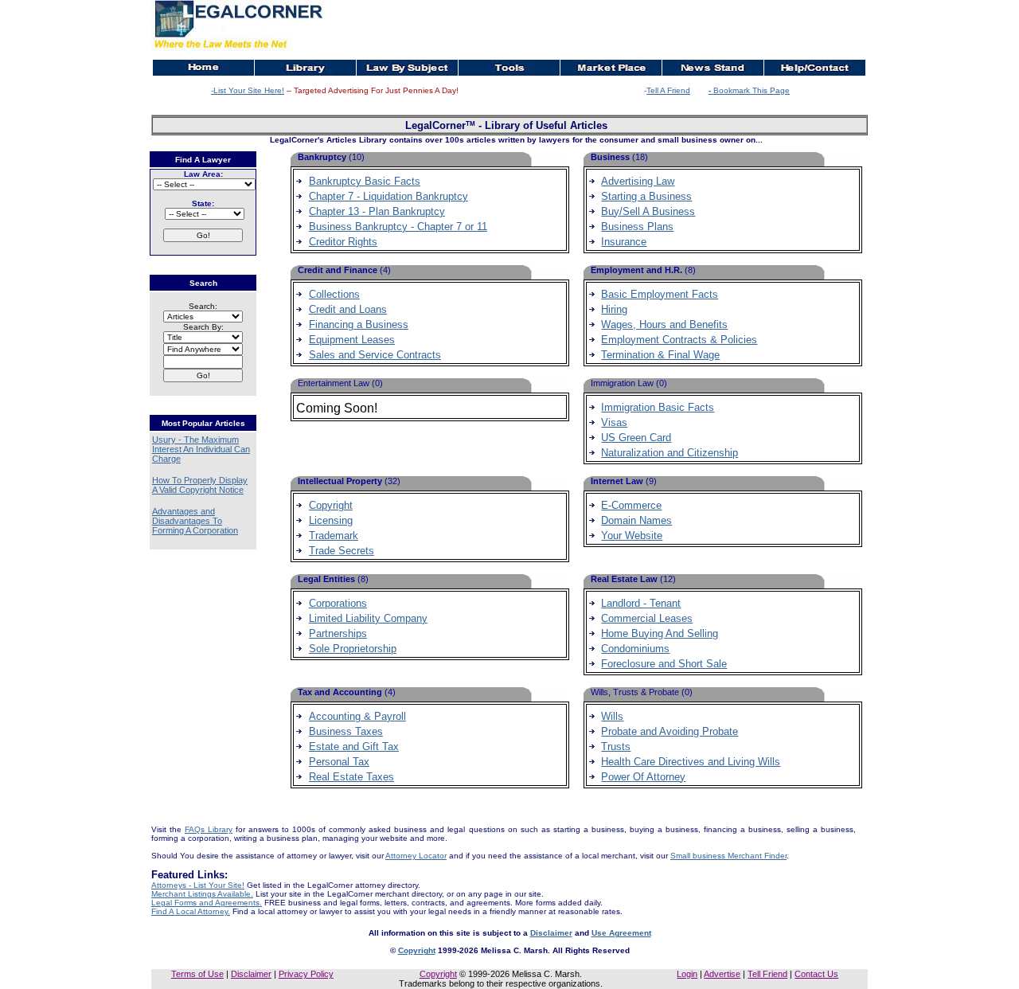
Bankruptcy (323, 157)
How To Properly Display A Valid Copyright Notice (200, 484)
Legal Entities (327, 579)
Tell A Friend (668, 90)
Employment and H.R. (638, 270)
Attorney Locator (416, 855)
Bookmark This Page (749, 90)
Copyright (416, 950)
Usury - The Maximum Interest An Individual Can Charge (201, 449)
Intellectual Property (341, 481)
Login (687, 974)
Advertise (722, 974)
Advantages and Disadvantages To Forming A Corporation (195, 520)
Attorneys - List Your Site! (197, 885)
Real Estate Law (625, 579)
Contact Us (816, 974)
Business (611, 157)
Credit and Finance (339, 270)
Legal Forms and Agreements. (206, 902)
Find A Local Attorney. (190, 911)
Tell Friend (767, 974)
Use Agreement (621, 932)
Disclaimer (551, 932)
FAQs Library (208, 829)
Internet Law (618, 481)
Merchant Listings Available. (202, 893)
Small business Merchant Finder (728, 855)
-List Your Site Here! (247, 90)
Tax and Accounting (341, 692)
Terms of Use (197, 974)
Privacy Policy (306, 974)
